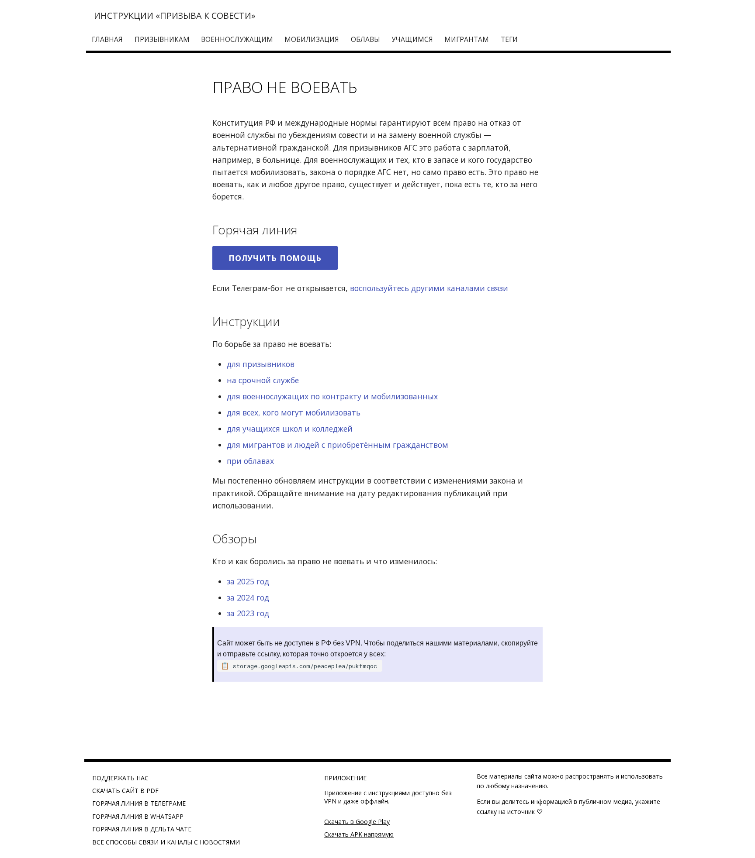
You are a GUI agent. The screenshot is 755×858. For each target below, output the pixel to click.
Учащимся (412, 39)
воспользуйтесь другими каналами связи (429, 288)
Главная (107, 39)
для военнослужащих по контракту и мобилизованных (332, 396)
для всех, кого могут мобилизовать (293, 412)
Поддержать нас (120, 778)
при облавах (250, 461)
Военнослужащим (237, 39)
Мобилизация (312, 39)
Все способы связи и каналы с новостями (166, 842)
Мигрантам (467, 39)
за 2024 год (248, 597)
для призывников (260, 364)
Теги (509, 39)
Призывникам (162, 39)
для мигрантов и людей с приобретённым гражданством (337, 444)
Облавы (365, 39)
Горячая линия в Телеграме (139, 803)
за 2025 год (248, 581)
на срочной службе (263, 380)
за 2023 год (248, 613)
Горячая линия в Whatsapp (138, 816)
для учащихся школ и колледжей (290, 428)
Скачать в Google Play (357, 821)
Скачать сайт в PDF (125, 790)
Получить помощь (275, 258)
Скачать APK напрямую (359, 834)
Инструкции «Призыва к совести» (175, 15)
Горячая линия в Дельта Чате (141, 829)
